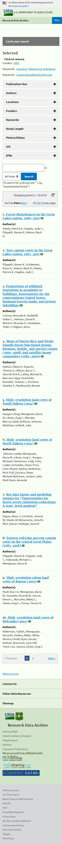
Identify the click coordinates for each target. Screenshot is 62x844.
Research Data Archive (16, 20)
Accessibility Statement (13, 812)
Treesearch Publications (15, 749)
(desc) (23, 203)
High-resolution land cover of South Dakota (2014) (27, 402)
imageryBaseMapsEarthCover (34, 75)
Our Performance (11, 794)
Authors (11, 93)
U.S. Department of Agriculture (33, 12)
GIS (8, 146)
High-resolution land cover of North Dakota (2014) (27, 442)
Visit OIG (6, 803)
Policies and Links (11, 790)
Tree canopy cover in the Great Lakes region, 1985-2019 (28, 252)
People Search (10, 740)
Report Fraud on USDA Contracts (18, 799)
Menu (57, 20)
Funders (11, 111)
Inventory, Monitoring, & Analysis (35, 69)
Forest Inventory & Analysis (17, 735)
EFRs (9, 155)
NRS (16, 63)
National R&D (10, 731)
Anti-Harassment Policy (13, 825)
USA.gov (6, 834)
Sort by (16, 203)
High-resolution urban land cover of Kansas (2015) (26, 580)
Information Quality (12, 829)
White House (8, 838)
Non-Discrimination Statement (17, 820)
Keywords (12, 120)
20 (38, 203)
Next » (51, 658)
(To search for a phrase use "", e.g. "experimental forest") (23, 184)
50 (43, 203)
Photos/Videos (15, 138)
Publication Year (16, 84)
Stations (7, 744)
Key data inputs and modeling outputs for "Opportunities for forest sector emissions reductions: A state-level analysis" (29, 500)
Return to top (11, 674)
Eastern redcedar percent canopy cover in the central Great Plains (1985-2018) (29, 542)
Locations (12, 102)
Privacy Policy (9, 816)
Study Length (15, 129)
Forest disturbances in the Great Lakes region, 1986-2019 (29, 216)
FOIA (5, 807)
